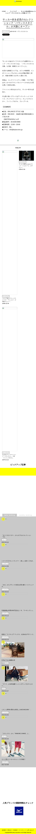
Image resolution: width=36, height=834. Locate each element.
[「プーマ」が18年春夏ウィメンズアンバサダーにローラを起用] (18, 673)
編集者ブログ (5, 663)
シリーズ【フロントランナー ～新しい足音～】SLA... (18, 561)
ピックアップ (5, 563)
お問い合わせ (30, 830)
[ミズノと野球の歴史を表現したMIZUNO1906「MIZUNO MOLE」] (16, 699)
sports (3, 688)
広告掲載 (15, 830)
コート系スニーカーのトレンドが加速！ (14, 759)
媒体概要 (4, 830)
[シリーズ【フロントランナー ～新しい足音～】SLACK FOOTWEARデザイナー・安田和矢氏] (18, 550)
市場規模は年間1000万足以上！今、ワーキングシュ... (18, 610)
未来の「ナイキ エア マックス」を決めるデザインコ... (18, 634)
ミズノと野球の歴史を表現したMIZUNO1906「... (16, 709)
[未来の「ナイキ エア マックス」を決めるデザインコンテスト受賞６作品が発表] (18, 624)
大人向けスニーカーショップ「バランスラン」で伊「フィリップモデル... (9, 456)
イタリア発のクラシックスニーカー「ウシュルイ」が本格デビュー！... (9, 300)
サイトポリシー (22, 830)
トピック (4, 539)
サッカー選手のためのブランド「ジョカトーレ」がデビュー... (26, 165)
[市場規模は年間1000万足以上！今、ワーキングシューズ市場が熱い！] (18, 600)
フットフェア (13, 11)
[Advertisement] (18, 499)
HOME (4, 11)
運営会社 (9, 830)
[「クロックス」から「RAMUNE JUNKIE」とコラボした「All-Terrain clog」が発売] (16, 723)
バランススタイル (22, 31)
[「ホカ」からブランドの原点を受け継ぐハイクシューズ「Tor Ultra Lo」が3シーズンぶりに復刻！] (18, 574)
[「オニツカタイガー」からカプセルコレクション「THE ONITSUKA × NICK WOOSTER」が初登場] (18, 525)
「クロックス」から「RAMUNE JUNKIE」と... (16, 733)
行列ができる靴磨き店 (8, 660)
